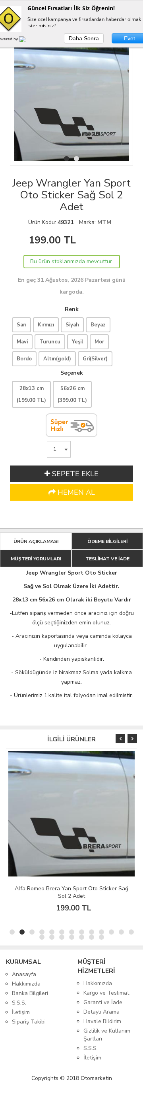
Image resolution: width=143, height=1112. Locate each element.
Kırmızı (46, 324)
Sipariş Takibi (29, 1021)
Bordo (24, 358)
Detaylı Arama (101, 1012)
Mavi (22, 341)
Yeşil (77, 341)
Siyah (72, 324)
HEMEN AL (75, 492)
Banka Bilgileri (30, 993)
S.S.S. (19, 1002)
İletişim (21, 1012)
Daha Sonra (84, 38)
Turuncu (49, 341)
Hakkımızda (26, 984)
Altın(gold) (57, 358)
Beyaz (98, 324)
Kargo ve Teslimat (106, 993)
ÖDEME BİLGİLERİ (107, 541)
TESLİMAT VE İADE (107, 559)
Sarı (21, 324)
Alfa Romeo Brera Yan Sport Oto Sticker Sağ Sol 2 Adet (71, 892)
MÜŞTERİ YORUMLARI (36, 559)
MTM (104, 222)
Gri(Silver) (95, 358)
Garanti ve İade (102, 1002)
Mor (99, 341)
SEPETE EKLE (74, 474)
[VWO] (27, 40)
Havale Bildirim (102, 1021)
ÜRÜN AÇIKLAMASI (36, 541)
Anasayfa (24, 974)
